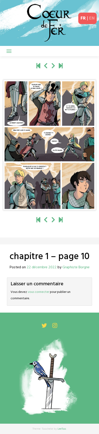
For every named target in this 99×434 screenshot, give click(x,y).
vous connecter (38, 292)
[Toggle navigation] (9, 51)
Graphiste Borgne (76, 267)
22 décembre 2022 (42, 267)
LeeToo (62, 429)
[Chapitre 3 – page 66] (60, 66)
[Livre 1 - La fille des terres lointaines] (38, 66)
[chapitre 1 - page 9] (46, 66)
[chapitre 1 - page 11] (53, 66)
